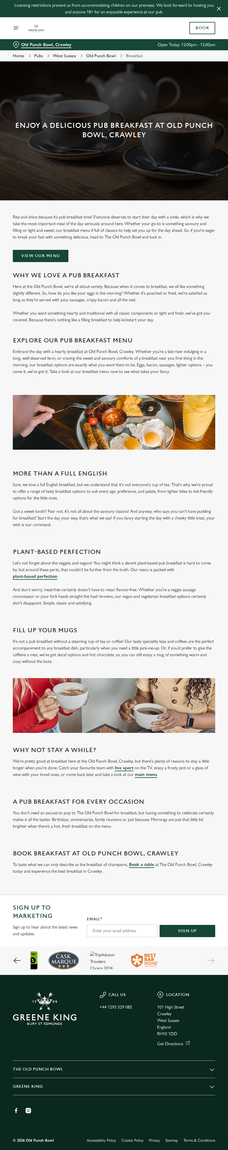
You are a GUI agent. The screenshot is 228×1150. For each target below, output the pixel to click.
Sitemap (171, 1140)
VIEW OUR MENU (40, 255)
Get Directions (170, 1043)
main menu (146, 774)
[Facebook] (16, 1110)
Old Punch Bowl (101, 55)
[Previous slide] (17, 960)
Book (202, 28)
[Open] (16, 28)
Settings (203, 615)
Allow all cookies (186, 632)
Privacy (154, 1140)
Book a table (141, 864)
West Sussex (64, 55)
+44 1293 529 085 (116, 1007)
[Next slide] (210, 960)
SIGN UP (187, 931)
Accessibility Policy (101, 1140)
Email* (94, 919)
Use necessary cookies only (113, 632)
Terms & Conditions (199, 1140)
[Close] (218, 8)
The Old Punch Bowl (38, 1069)
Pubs (38, 55)
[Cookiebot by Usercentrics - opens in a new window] (197, 513)
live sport (124, 767)
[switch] (86, 594)
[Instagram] (28, 1110)
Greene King (28, 1086)
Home (18, 55)
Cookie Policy (132, 1140)
